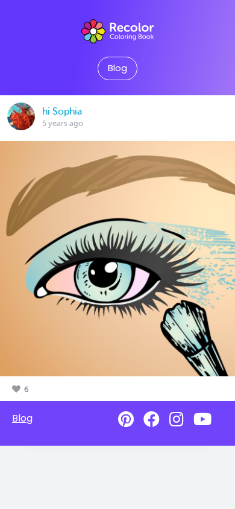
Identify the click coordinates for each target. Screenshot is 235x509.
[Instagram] (176, 419)
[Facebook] (151, 419)
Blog (117, 68)
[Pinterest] (126, 419)
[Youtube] (202, 419)
